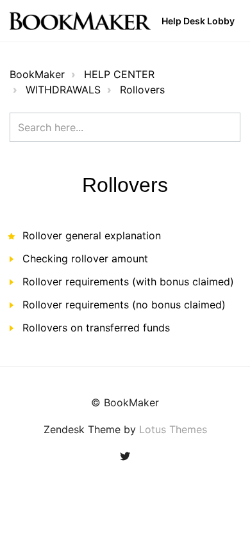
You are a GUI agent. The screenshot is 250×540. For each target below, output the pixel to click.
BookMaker (37, 74)
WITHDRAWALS (63, 89)
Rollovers (142, 89)
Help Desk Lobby (198, 20)
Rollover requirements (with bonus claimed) (128, 281)
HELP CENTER (119, 74)
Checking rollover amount (85, 258)
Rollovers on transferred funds (96, 327)
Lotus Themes (173, 429)
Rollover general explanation (91, 235)
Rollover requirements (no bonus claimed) (124, 304)
